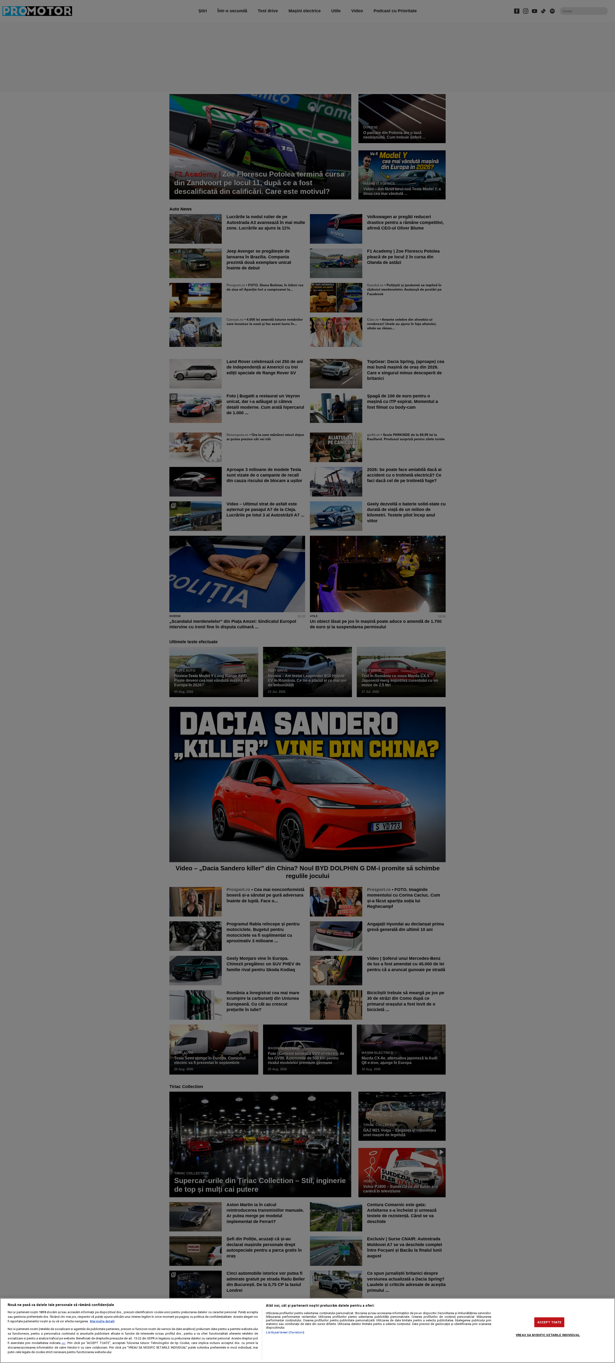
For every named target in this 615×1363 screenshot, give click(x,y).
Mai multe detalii (102, 1321)
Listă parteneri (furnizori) (285, 1332)
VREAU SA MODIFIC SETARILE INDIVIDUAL (548, 1335)
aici (64, 1343)
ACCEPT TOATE (549, 1322)
